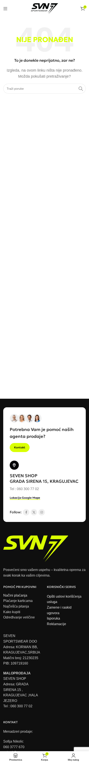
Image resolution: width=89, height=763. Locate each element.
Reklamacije (56, 624)
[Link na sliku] (35, 546)
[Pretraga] (81, 89)
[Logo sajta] (44, 8)
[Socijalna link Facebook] (26, 512)
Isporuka (53, 618)
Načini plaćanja (15, 595)
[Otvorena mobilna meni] (5, 8)
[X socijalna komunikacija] (34, 512)
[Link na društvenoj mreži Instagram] (41, 512)
